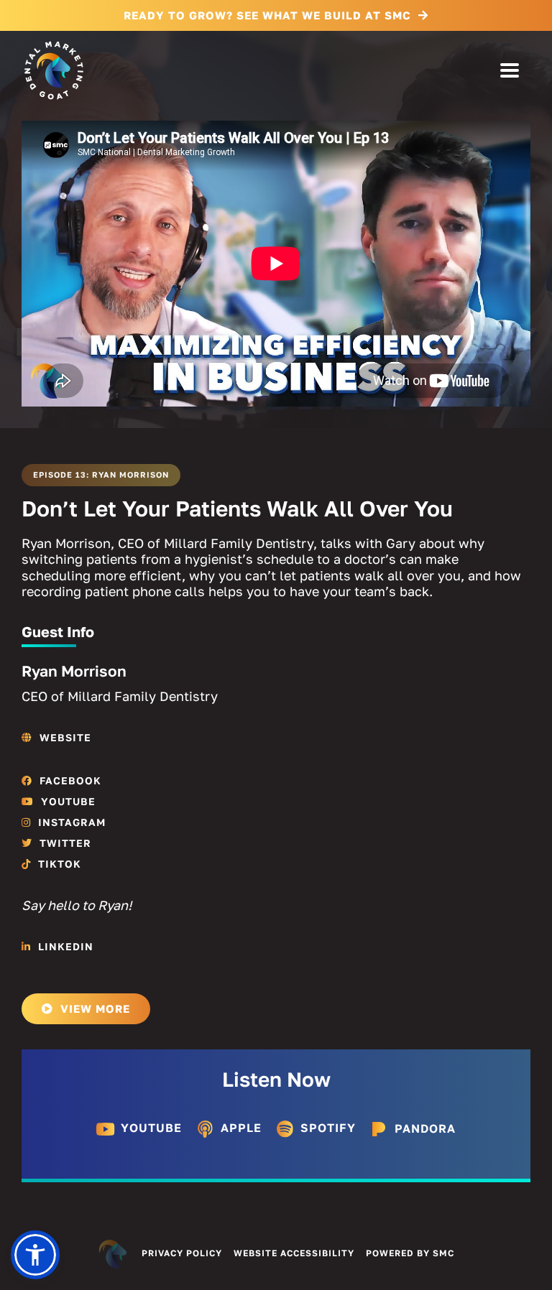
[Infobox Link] (139, 1131)
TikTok (59, 864)
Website (65, 737)
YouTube (68, 801)
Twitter (65, 843)
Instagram (72, 822)
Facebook (70, 780)
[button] (35, 1255)
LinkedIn (65, 946)
